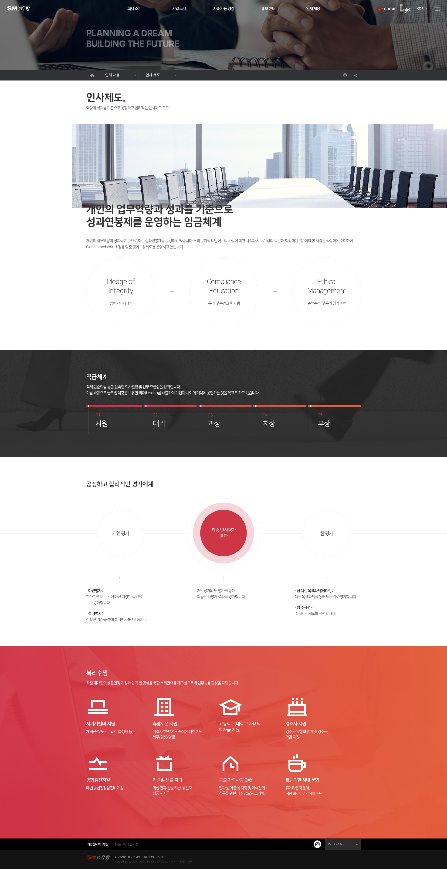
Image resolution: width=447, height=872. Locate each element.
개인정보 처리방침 (97, 844)
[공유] (355, 75)
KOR (420, 8)
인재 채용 (112, 75)
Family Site (335, 844)
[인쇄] (345, 75)
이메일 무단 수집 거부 (125, 844)
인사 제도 (153, 75)
